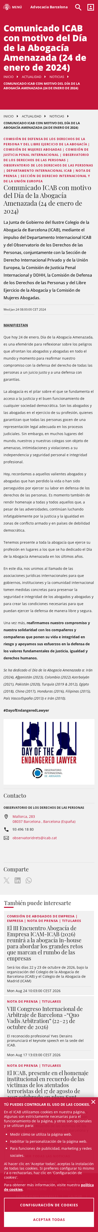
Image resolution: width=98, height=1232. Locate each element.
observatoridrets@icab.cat (35, 837)
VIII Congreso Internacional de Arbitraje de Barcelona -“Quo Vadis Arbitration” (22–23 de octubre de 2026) (45, 1018)
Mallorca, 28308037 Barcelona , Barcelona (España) (44, 819)
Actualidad (31, 76)
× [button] (93, 1101)
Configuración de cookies (49, 1205)
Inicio (9, 76)
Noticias (57, 76)
